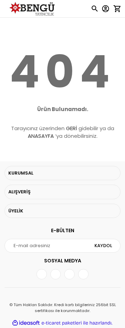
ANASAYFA (41, 136)
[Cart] (117, 9)
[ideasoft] (26, 323)
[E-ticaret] (61, 323)
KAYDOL (103, 245)
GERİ (71, 128)
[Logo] (33, 9)
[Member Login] (105, 9)
